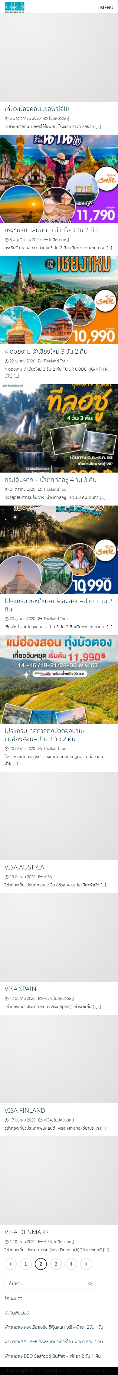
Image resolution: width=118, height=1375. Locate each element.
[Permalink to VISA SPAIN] (59, 936)
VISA (48, 877)
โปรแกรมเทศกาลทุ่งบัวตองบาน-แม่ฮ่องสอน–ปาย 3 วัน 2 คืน (45, 735)
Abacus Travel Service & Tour (78, 1370)
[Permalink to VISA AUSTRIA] (59, 815)
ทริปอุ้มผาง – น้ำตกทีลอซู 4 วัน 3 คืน (51, 480)
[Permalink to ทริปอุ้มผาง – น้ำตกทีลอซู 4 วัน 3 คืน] (59, 427)
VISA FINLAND (25, 1110)
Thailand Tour (56, 361)
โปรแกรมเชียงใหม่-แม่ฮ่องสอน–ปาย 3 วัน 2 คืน (59, 605)
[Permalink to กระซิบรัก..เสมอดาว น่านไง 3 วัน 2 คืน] (59, 178)
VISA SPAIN (20, 989)
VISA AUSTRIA (24, 867)
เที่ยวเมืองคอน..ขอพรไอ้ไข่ (37, 109)
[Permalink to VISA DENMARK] (59, 1180)
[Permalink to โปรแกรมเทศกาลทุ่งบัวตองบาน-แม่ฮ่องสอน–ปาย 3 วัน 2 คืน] (59, 678)
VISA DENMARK (27, 1232)
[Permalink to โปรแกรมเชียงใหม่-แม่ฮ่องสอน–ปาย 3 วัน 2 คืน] (59, 548)
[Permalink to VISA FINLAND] (59, 1058)
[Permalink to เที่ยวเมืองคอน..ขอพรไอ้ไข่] (59, 56)
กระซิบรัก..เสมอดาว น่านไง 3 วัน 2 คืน (51, 230)
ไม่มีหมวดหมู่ (59, 119)
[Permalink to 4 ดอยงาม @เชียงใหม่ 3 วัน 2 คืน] (59, 299)
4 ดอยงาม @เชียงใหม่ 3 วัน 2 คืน (46, 351)
